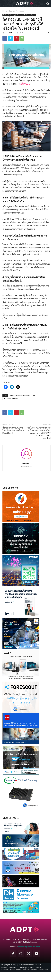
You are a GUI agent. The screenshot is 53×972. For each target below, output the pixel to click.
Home (4, 11)
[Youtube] (36, 953)
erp (34, 395)
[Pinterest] (16, 38)
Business (19, 15)
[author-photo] (26, 460)
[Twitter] (10, 38)
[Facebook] (4, 38)
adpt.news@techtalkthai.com (29, 947)
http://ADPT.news (26, 467)
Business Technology (16, 11)
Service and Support (29, 15)
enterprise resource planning (20, 395)
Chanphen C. (9, 32)
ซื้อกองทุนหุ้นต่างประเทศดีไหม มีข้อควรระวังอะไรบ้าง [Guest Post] (13, 430)
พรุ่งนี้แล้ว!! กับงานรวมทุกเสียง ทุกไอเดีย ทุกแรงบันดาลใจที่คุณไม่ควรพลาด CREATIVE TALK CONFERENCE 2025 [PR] (39, 433)
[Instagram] (21, 953)
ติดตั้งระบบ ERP (25, 84)
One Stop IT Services (11, 398)
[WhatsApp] (21, 38)
